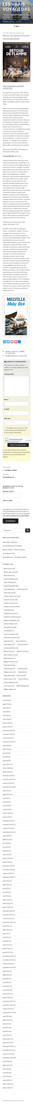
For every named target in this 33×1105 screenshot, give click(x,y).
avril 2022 (6, 896)
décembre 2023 (8, 821)
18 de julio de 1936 (9, 553)
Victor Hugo (9, 686)
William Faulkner (10, 689)
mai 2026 (6, 712)
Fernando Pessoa (10, 600)
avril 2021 (6, 941)
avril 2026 (6, 715)
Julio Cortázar (20, 641)
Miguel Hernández (11, 662)
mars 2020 (6, 990)
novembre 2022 (8, 869)
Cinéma (22, 351)
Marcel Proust (22, 651)
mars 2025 (6, 764)
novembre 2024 (8, 779)
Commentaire (9, 374)
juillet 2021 (6, 930)
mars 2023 (6, 854)
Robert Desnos (10, 679)
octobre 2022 (7, 873)
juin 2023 (5, 843)
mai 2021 (6, 937)
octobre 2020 (7, 964)
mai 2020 (6, 982)
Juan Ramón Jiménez (11, 637)
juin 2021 (5, 933)
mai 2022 (6, 892)
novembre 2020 (8, 960)
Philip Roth (22, 672)
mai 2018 (6, 1073)
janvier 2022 (6, 907)
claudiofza (20, 33)
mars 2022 (6, 900)
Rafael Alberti (9, 675)
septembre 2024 (8, 787)
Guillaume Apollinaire (11, 620)
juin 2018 (5, 1069)
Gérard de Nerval (10, 627)
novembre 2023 (8, 824)
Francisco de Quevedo (12, 606)
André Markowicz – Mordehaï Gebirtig (14, 557)
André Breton (9, 575)
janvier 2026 (7, 727)
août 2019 (6, 1016)
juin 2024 (6, 798)
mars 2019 (6, 1035)
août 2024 (6, 791)
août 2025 (6, 745)
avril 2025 (6, 760)
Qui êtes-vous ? (8, 491)
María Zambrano (10, 658)
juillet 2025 (6, 749)
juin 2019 (5, 1024)
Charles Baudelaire (11, 586)
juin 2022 (5, 888)
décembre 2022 (8, 866)
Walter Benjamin (22, 686)
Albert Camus (9, 568)
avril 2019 (6, 1031)
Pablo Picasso (9, 669)
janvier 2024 (7, 817)
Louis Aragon (9, 644)
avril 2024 (6, 806)
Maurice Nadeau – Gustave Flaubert (14, 550)
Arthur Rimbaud (10, 582)
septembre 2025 (8, 742)
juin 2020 (6, 979)
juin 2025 (6, 753)
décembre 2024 (8, 775)
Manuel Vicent (9, 651)
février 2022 (6, 903)
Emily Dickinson (9, 593)
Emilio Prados (22, 589)
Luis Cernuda (22, 644)
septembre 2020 (8, 967)
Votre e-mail (8, 500)
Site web (7, 418)
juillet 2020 (6, 975)
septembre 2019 (8, 1012)
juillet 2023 (6, 839)
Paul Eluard (22, 669)
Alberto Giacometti (11, 572)
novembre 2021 (8, 915)
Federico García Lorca (12, 596)
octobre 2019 (7, 1009)
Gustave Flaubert (10, 624)
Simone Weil (23, 679)
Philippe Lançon (10, 672)
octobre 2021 (7, 918)
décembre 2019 (8, 1001)
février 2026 (7, 723)
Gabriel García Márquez (12, 617)
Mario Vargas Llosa (11, 655)
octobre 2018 (7, 1054)
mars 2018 (6, 1080)
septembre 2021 (8, 922)
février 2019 (6, 1039)
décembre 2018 (8, 1046)
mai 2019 (6, 1027)
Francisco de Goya (11, 603)
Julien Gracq (8, 641)
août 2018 (6, 1061)
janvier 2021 (6, 952)
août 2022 (6, 881)
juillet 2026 (6, 704)
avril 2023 (6, 851)
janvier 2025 (7, 772)
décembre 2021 (8, 911)
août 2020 (6, 971)
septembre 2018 (8, 1058)
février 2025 (7, 768)
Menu (17, 26)
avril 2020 (6, 986)
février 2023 (6, 858)
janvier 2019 (6, 1042)
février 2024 (7, 813)
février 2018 (6, 1084)
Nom (6, 399)
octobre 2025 (7, 738)
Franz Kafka (9, 610)
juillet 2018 (6, 1065)
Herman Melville (12, 356)
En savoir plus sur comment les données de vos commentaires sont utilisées (16, 454)
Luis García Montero (11, 648)
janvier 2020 (7, 997)
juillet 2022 (6, 885)
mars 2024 (6, 809)
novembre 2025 (8, 734)
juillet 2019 (6, 1020)
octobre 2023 (7, 828)
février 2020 (7, 994)
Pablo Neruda (9, 665)
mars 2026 (6, 719)
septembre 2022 (8, 877)
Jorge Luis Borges (11, 634)
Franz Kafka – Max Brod (10, 542)
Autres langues (11, 351)
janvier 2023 (6, 862)
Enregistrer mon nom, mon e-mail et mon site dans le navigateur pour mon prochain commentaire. (15, 430)
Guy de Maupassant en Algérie (12, 546)
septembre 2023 (8, 832)
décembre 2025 (8, 730)
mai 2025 (6, 757)
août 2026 (6, 700)
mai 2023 (6, 847)
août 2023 (6, 836)
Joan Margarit (9, 631)
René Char (21, 675)
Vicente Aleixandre (11, 682)
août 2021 (6, 926)
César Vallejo (9, 589)
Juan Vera (23, 356)
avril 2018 (6, 1076)
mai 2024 (6, 802)
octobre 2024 (7, 783)
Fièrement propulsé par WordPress (13, 1100)
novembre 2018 (8, 1050)
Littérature (10, 353)
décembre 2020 (8, 956)
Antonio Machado (11, 579)
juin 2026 (6, 708)
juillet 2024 (6, 794)
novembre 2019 (8, 1005)
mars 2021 (6, 945)
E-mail (6, 409)
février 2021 (6, 948)
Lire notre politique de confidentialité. (16, 515)
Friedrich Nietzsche (11, 613)
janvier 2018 (6, 1088)
